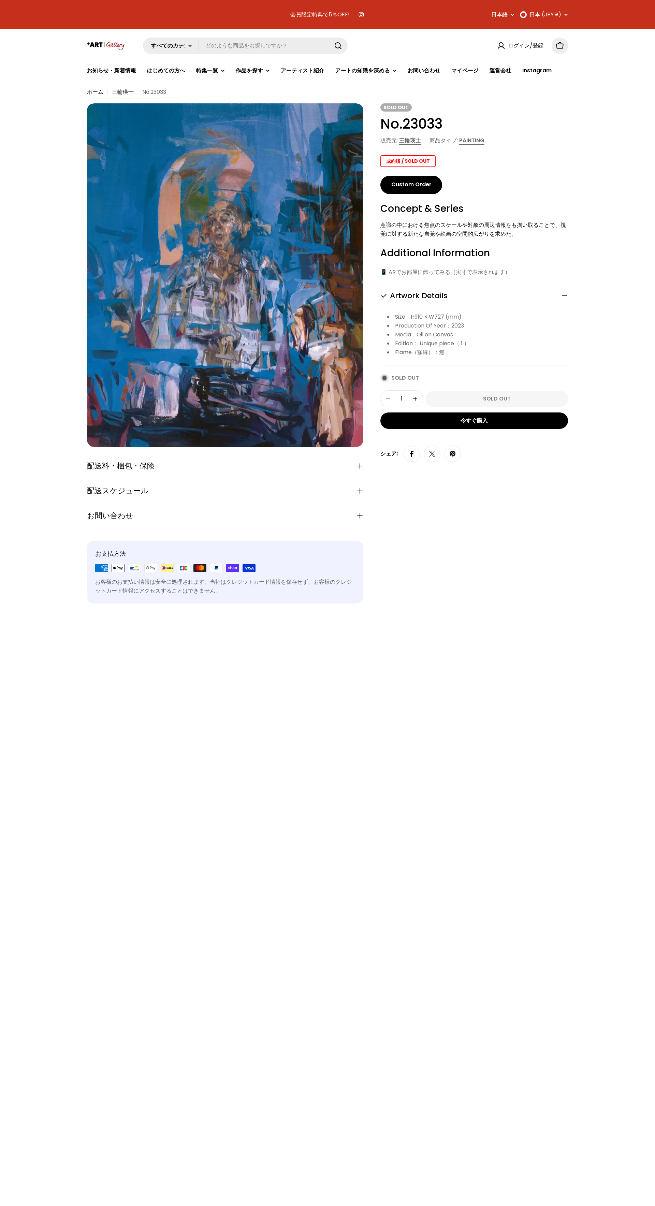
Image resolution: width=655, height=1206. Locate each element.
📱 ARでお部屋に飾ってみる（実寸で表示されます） (445, 272)
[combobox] (245, 46)
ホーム (95, 92)
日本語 (499, 14)
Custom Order (411, 184)
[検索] (338, 46)
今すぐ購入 (474, 420)
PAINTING (471, 140)
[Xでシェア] (432, 454)
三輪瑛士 (123, 92)
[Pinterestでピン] (453, 454)
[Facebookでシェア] (412, 454)
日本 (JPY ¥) (545, 14)
